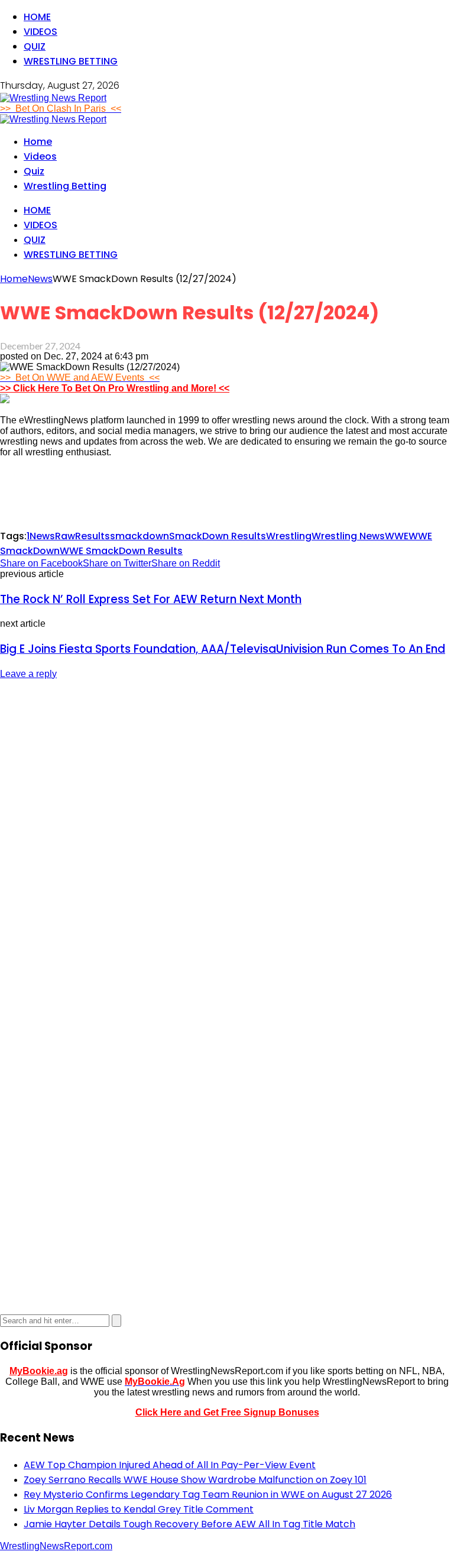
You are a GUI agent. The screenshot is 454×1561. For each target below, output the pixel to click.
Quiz (35, 46)
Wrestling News (348, 536)
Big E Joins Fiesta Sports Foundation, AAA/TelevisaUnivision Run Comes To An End (222, 649)
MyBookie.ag (38, 1371)
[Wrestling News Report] (53, 98)
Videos (40, 31)
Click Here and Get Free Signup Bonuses (227, 1412)
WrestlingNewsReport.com (56, 1546)
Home (37, 17)
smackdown (139, 536)
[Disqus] (227, 838)
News (42, 536)
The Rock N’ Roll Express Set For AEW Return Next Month (150, 599)
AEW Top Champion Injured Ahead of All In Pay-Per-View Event (170, 1465)
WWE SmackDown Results (121, 551)
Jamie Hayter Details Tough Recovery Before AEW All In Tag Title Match (189, 1524)
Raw (65, 536)
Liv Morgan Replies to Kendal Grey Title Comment (139, 1509)
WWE (396, 536)
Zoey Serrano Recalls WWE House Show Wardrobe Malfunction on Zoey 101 (195, 1479)
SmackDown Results (217, 536)
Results (92, 536)
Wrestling (289, 536)
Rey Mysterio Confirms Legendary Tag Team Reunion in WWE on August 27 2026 (208, 1494)
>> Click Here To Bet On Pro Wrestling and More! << (114, 388)
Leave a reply (28, 674)
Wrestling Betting (71, 61)
